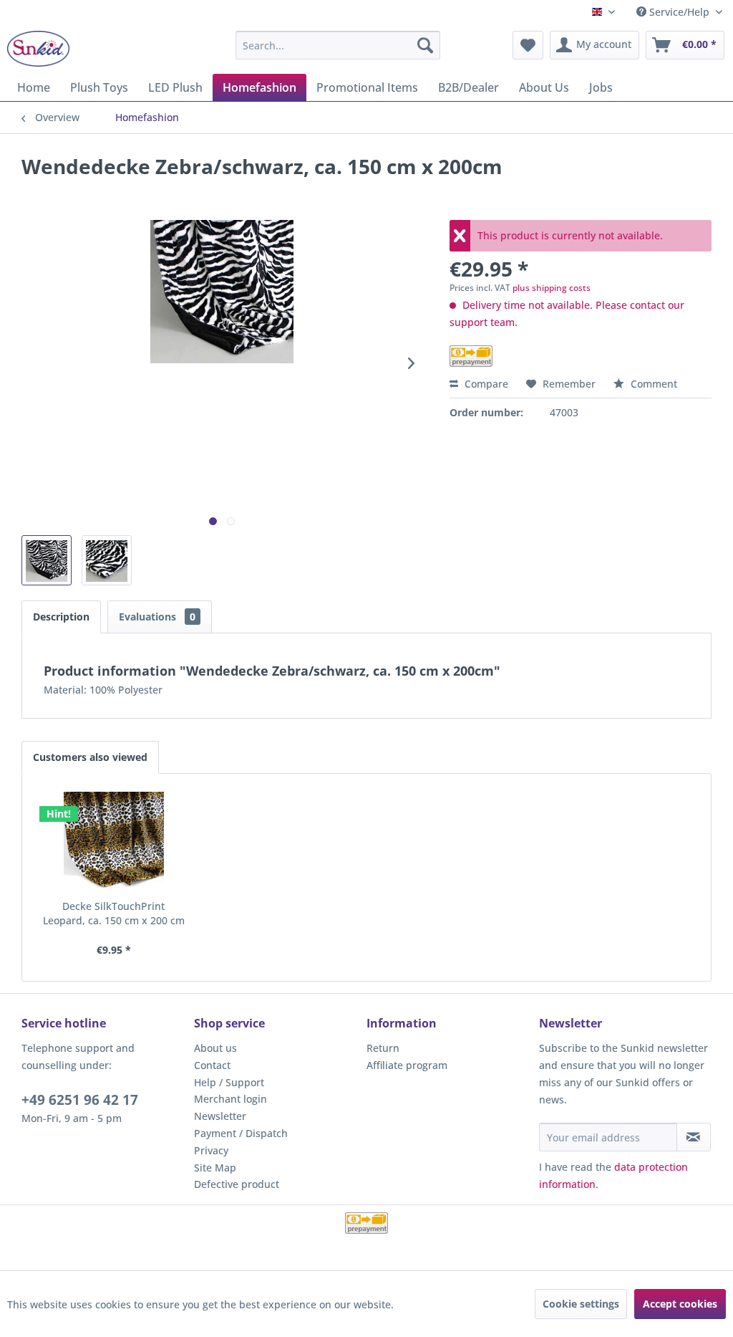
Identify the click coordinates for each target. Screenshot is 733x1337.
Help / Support (229, 1082)
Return (382, 1048)
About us (215, 1048)
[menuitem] (338, 45)
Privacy (211, 1150)
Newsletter (220, 1116)
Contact (212, 1065)
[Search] (425, 45)
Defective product (236, 1184)
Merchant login (230, 1099)
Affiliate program (406, 1065)
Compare (485, 383)
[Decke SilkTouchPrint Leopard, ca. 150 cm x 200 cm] (114, 842)
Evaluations (157, 616)
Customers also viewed (90, 757)
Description (61, 616)
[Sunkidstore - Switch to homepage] (38, 49)
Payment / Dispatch (241, 1133)
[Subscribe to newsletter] (693, 1137)
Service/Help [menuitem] (679, 12)
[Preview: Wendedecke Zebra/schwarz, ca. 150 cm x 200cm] (46, 560)
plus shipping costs (552, 288)
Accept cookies (680, 1303)
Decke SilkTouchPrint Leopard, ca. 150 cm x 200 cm (114, 913)
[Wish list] (528, 45)
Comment (652, 383)
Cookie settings (581, 1303)
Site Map (215, 1167)
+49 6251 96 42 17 (79, 1100)
